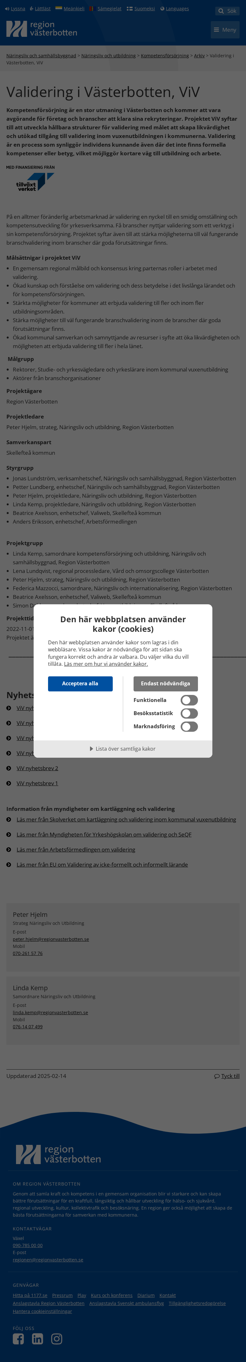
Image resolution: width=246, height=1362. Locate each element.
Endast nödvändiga (165, 683)
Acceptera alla (80, 683)
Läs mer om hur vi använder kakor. (106, 663)
